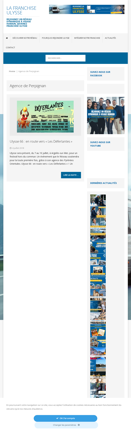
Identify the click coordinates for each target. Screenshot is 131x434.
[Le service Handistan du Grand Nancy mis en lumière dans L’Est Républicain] (98, 259)
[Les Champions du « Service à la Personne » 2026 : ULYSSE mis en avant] (98, 330)
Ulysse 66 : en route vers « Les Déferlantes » (41, 141)
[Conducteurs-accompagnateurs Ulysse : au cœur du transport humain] (98, 236)
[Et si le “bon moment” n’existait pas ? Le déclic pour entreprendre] (98, 224)
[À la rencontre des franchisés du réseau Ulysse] (98, 283)
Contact (10, 47)
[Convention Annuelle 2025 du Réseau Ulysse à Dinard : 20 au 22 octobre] (98, 365)
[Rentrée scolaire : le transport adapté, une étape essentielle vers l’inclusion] (98, 200)
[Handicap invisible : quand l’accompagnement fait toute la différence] (98, 212)
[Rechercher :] (65, 57)
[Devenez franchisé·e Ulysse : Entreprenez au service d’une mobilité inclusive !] (98, 389)
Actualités (110, 38)
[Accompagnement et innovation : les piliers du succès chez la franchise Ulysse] (98, 306)
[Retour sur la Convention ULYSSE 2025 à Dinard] (98, 342)
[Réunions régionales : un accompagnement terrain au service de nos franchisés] (98, 271)
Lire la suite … (71, 175)
